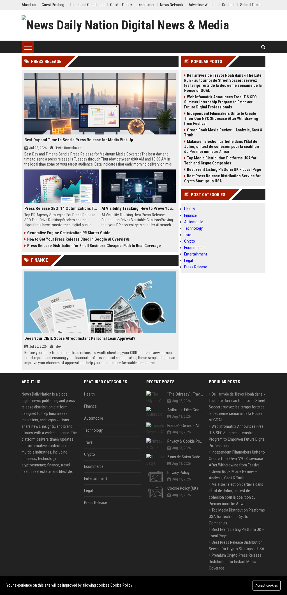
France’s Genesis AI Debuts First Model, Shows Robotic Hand (185, 425)
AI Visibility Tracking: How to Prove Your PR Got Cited (138, 208)
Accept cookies (266, 585)
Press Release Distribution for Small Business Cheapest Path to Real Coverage (94, 245)
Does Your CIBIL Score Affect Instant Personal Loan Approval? (79, 338)
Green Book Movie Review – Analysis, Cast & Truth (223, 132)
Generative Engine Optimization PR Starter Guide (68, 233)
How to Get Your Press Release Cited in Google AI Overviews (78, 239)
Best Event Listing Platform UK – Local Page (224, 169)
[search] (263, 47)
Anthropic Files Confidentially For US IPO (185, 409)
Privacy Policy (178, 472)
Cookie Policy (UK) (182, 488)
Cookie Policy (121, 585)
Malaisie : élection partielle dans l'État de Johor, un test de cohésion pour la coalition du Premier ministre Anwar (221, 146)
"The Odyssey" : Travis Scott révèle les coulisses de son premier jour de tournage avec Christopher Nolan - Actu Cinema (185, 394)
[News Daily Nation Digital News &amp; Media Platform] (143, 25)
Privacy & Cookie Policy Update (185, 441)
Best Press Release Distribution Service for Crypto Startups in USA (222, 178)
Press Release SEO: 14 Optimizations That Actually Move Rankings (61, 208)
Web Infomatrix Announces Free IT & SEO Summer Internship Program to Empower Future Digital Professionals (220, 102)
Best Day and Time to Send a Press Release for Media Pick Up (78, 139)
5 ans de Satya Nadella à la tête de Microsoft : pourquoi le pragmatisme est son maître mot (185, 456)
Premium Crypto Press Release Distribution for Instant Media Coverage (235, 562)
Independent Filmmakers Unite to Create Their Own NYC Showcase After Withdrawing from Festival (221, 118)
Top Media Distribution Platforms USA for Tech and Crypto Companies (220, 160)
